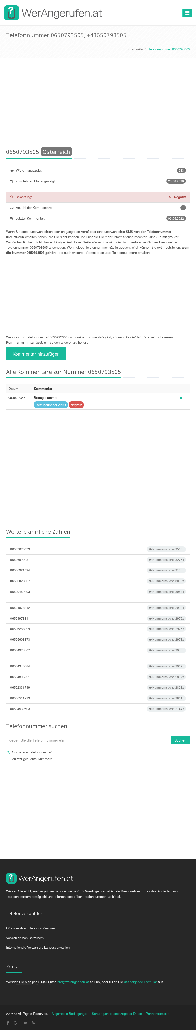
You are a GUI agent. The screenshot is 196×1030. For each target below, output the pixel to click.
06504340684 (97, 666)
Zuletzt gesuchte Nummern (32, 758)
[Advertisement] (98, 104)
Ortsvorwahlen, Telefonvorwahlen (30, 928)
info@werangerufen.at (73, 981)
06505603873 (97, 639)
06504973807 (97, 650)
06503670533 (97, 548)
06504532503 (97, 708)
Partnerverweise (157, 1013)
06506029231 (97, 559)
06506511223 (97, 697)
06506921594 (97, 570)
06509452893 (97, 591)
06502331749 (97, 687)
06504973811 (97, 618)
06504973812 (97, 607)
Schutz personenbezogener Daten (117, 1013)
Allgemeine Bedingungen (70, 1013)
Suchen (180, 740)
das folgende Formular (140, 981)
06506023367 (97, 580)
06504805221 (97, 676)
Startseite (135, 49)
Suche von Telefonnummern (32, 752)
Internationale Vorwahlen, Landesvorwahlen (38, 947)
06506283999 (97, 628)
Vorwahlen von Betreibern (25, 937)
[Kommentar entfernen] (181, 397)
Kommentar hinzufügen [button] (36, 353)
